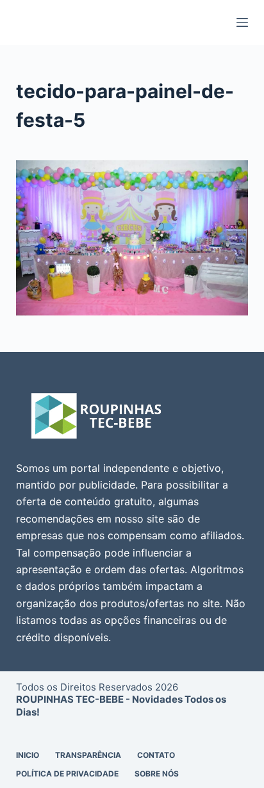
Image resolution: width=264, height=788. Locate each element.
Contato (156, 755)
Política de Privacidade (67, 773)
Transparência (88, 755)
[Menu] (242, 22)
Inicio (27, 755)
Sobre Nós (157, 773)
